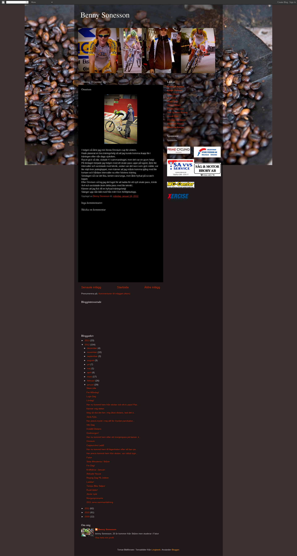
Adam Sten (172, 101)
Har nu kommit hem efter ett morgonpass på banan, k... (113, 437)
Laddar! (90, 482)
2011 (87, 508)
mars (90, 377)
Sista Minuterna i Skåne (98, 461)
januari (90, 385)
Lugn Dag (91, 396)
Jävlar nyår (91, 494)
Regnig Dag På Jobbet (97, 478)
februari (91, 381)
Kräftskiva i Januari (95, 470)
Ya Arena (171, 98)
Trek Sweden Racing (177, 112)
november (92, 352)
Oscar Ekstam (174, 105)
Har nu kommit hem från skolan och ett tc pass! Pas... (112, 405)
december (92, 348)
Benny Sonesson (105, 14)
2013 (87, 340)
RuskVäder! (92, 490)
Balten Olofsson (175, 90)
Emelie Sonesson (175, 109)
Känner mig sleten (95, 409)
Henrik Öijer (173, 116)
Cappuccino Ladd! (95, 445)
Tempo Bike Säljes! (95, 486)
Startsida (123, 287)
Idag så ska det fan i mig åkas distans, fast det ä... (111, 413)
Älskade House (93, 474)
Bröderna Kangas (175, 87)
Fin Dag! (90, 465)
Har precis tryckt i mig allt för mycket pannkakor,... (110, 421)
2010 (87, 512)
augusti (91, 360)
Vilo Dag (90, 425)
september (92, 356)
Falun (89, 457)
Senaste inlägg (91, 287)
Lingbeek (156, 550)
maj (89, 368)
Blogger (175, 550)
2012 (87, 344)
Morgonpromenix (94, 498)
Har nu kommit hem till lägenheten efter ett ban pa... (112, 449)
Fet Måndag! (92, 392)
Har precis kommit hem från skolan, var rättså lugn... (112, 453)
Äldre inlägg (152, 287)
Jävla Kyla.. (92, 417)
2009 (87, 516)
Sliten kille (91, 388)
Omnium (90, 441)
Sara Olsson (173, 94)
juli (88, 364)
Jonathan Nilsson (175, 123)
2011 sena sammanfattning (99, 502)
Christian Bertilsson (176, 120)
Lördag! (90, 400)
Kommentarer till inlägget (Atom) (114, 293)
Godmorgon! (92, 433)
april (89, 372)
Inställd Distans (93, 429)
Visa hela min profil (104, 538)
